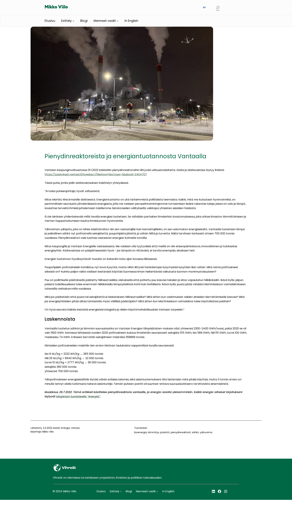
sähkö (195, 432)
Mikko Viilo (56, 7)
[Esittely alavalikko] (73, 21)
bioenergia (140, 432)
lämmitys (153, 432)
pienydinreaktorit (181, 432)
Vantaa (75, 428)
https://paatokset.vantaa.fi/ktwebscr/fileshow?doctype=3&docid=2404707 (96, 174)
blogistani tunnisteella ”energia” (78, 396)
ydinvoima (206, 432)
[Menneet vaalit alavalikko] (117, 21)
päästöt (164, 432)
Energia (65, 428)
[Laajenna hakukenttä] (217, 7)
